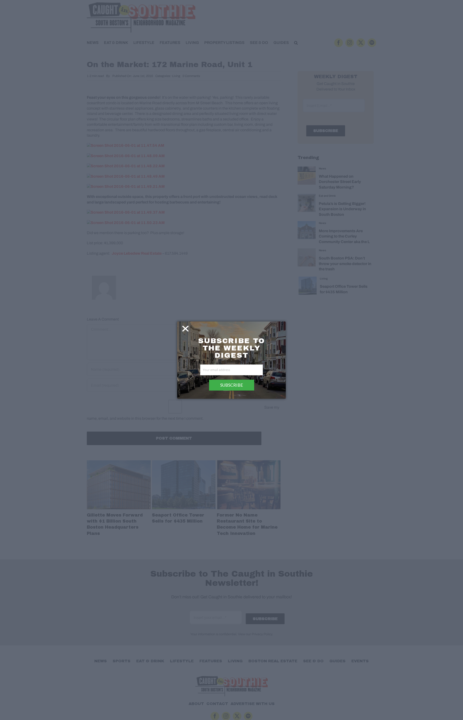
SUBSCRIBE (231, 385)
